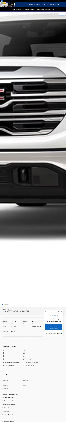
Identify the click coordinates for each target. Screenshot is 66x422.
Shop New (31, 4)
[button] (23, 397)
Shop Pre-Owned (37, 4)
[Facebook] (2, 1)
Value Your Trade (54, 325)
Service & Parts (53, 4)
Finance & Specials (45, 4)
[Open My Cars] (62, 4)
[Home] (5, 4)
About (58, 4)
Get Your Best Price (54, 315)
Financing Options (54, 328)
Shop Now (51, 9)
